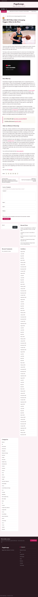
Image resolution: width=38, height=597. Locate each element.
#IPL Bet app (22, 573)
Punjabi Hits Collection (6, 507)
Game (3, 474)
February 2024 (23, 312)
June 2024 (22, 303)
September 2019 (23, 428)
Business (3, 455)
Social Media (4, 514)
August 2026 (23, 251)
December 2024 (23, 290)
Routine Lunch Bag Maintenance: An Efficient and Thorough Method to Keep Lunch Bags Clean (28, 229)
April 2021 (22, 386)
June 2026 (22, 253)
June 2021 (22, 382)
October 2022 (23, 347)
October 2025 (23, 271)
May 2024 (22, 306)
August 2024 (23, 299)
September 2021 (23, 375)
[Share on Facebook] (6, 173)
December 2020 (23, 395)
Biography (3, 450)
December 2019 (23, 421)
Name (4, 202)
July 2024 (22, 301)
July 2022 (22, 354)
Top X (3, 522)
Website (4, 210)
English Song (4, 461)
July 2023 (22, 327)
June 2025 (22, 277)
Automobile (4, 446)
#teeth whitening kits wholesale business (27, 579)
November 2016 (23, 434)
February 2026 (23, 262)
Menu (4, 9)
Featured (3, 468)
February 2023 (23, 338)
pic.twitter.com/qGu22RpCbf (20, 118)
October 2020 (23, 399)
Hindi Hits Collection (5, 481)
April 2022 (22, 360)
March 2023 (23, 336)
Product (3, 505)
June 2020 (22, 408)
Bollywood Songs (5, 453)
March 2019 (22, 430)
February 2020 (23, 417)
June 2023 (22, 330)
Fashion (3, 466)
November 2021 (23, 371)
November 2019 (23, 423)
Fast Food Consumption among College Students (28, 179)
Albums (3, 442)
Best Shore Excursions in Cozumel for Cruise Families (11, 11)
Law (2, 490)
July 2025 (22, 275)
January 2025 (23, 288)
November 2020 (23, 397)
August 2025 (23, 273)
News (21, 558)
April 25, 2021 (18, 121)
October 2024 (23, 295)
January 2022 (23, 367)
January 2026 (23, 264)
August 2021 (23, 378)
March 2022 (22, 362)
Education (3, 459)
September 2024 (23, 297)
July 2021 (22, 380)
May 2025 (22, 279)
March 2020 (23, 415)
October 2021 (23, 373)
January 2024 (23, 314)
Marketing (3, 494)
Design (3, 457)
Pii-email (10, 169)
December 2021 (23, 369)
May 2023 (22, 332)
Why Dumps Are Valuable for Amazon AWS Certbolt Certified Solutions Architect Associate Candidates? (10, 180)
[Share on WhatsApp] (11, 173)
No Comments (27, 24)
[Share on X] (9, 173)
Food (3, 472)
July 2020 (22, 406)
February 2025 (23, 286)
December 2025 (23, 266)
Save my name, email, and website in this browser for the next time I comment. (16, 216)
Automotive (4, 448)
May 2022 (22, 358)
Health (3, 479)
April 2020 (22, 412)
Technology (4, 520)
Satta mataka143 (20, 151)
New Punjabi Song (5, 496)
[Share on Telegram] (13, 173)
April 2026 (22, 258)
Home (3, 16)
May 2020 (22, 410)
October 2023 (23, 321)
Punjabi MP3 (4, 509)
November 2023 (23, 319)
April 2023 (22, 334)
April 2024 (22, 308)
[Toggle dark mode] (6, 9)
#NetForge (30, 571)
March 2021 (22, 388)
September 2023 (23, 323)
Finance (3, 470)
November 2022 (23, 345)
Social (3, 511)
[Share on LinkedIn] (15, 173)
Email (4, 206)
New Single (4, 498)
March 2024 (23, 310)
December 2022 (23, 343)
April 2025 (22, 282)
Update (3, 527)
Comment (4, 190)
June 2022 (22, 356)
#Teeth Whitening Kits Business (25, 577)
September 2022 (23, 349)
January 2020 (23, 419)
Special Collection (5, 516)
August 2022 (23, 351)
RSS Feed (34, 540)
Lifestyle (3, 492)
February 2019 (23, 432)
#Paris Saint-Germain (24, 571)
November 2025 (23, 269)
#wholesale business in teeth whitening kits (27, 575)
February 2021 (23, 391)
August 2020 (23, 404)
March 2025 (23, 284)
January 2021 (23, 393)
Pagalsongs (19, 4)
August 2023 (23, 325)
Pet (2, 503)
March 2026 (23, 260)
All (5, 16)
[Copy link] (17, 173)
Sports (3, 518)
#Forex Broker (28, 573)
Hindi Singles (4, 483)
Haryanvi (3, 477)
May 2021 (22, 384)
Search (3, 225)
